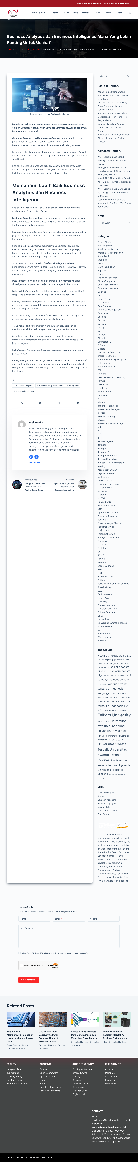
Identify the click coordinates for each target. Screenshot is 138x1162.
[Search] (130, 13)
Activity (109, 1069)
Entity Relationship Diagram (112, 359)
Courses (102, 291)
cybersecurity (118, 660)
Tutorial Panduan (106, 612)
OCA (100, 509)
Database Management (109, 309)
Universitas (103, 619)
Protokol (102, 548)
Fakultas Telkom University (111, 377)
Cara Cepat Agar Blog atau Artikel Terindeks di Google (114, 182)
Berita (109, 13)
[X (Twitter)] (40, 403)
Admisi (75, 13)
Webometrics (104, 633)
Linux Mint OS (105, 480)
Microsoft (102, 494)
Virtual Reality (105, 626)
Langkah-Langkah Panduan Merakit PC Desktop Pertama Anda (112, 127)
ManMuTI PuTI (105, 178)
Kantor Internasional (17, 1083)
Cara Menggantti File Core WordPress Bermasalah (114, 203)
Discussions (111, 1080)
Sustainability (104, 587)
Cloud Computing (107, 281)
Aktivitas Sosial (80, 1090)
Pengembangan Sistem (109, 523)
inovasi (101, 412)
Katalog (85, 13)
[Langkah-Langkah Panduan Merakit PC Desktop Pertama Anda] (117, 1019)
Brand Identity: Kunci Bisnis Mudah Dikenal (112, 160)
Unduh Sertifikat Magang (89, 3)
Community (111, 1076)
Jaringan (102, 445)
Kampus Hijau (14, 1069)
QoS (100, 551)
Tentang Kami (38, 13)
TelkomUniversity (104, 721)
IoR (99, 427)
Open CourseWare (49, 1073)
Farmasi (102, 380)
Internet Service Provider (110, 423)
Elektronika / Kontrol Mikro (111, 352)
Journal (43, 1083)
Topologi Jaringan (107, 605)
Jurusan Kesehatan (107, 459)
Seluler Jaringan (106, 565)
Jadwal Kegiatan (106, 441)
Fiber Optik (103, 384)
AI (99, 656)
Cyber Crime (104, 299)
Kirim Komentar (28, 979)
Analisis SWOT (105, 245)
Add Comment (28, 928)
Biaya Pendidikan (106, 267)
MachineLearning (104, 698)
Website (121, 774)
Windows (102, 640)
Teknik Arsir (104, 598)
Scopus (101, 558)
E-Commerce (104, 345)
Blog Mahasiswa (106, 792)
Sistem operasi (108, 710)
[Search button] (128, 75)
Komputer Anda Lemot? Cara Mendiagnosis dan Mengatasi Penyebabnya (112, 117)
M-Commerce (105, 487)
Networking (125, 697)
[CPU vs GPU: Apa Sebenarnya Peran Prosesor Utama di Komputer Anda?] (53, 1019)
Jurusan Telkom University (111, 462)
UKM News (110, 1083)
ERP (100, 370)
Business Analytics (23, 385)
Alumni (101, 796)
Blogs (100, 274)
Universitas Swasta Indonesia (112, 623)
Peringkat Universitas (108, 537)
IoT (99, 430)
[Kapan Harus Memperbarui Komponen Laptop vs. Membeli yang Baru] (21, 1019)
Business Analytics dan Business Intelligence (58, 385)
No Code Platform (107, 505)
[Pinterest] (59, 403)
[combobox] (112, 75)
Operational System (108, 512)
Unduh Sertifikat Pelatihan (116, 3)
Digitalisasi (103, 338)
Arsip (97, 13)
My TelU (102, 498)
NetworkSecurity (105, 701)
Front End (103, 388)
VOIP (100, 630)
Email (58, 919)
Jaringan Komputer (107, 455)
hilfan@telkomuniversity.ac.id (112, 167)
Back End (102, 260)
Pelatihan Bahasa (15, 1080)
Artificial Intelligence (108, 249)
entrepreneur (104, 363)
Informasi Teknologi (108, 405)
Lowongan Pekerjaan (108, 484)
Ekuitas (101, 348)
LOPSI (125, 693)
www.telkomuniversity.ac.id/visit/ (109, 1127)
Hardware (103, 395)
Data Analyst (104, 302)
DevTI (100, 331)
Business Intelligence (24, 391)
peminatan (103, 519)
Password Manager (107, 516)
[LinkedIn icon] (31, 457)
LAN (113, 694)
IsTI (99, 437)
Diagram (102, 334)
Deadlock (102, 316)
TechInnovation (105, 594)
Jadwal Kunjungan (107, 803)
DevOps (102, 324)
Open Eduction (47, 1076)
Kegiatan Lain (79, 1094)
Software (102, 580)
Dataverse (103, 313)
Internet (101, 420)
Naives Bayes (104, 501)
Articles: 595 (34, 463)
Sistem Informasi (106, 576)
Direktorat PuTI (105, 341)
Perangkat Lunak (106, 534)
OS (114, 702)
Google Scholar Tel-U (51, 1087)
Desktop (102, 320)
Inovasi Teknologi (106, 416)
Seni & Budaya (79, 1073)
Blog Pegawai (104, 814)
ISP (99, 434)
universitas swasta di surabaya (119, 740)
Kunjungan (104, 693)
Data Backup (104, 306)
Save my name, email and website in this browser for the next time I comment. (55, 953)
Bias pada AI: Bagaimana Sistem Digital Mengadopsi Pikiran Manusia (114, 138)
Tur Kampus (13, 1073)
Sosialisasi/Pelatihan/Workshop (113, 583)
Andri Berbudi (104, 156)
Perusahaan (103, 541)
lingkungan (103, 477)
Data (127, 660)
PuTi (126, 706)
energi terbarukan (107, 356)
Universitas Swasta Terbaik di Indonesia (112, 754)
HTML (101, 398)
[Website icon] (36, 457)
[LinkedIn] (77, 403)
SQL (116, 710)
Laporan (54, 13)
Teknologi (103, 601)
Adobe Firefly (104, 242)
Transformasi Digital (108, 608)
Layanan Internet (106, 473)
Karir (66, 13)
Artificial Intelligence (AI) (110, 252)
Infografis (102, 402)
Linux (118, 693)
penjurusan (103, 530)
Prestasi (102, 544)
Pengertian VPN (106, 526)
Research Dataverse (50, 1090)
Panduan (120, 701)
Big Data (102, 270)
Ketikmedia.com (106, 199)
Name (23, 919)
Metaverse (103, 491)
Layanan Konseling (107, 799)
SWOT (101, 590)
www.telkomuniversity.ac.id (106, 1141)
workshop (101, 778)
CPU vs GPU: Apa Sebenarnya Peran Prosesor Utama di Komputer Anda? (113, 106)
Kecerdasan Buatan (107, 469)
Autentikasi (103, 256)
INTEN (127, 663)
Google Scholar (105, 391)
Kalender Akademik (107, 810)
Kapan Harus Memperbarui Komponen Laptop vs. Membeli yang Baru (113, 95)
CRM (100, 295)
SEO (100, 569)
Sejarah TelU (104, 807)
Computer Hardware (108, 284)
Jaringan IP (103, 452)
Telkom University (114, 715)
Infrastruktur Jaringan (109, 409)
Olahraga (77, 1076)
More (120, 13)
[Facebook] (21, 403)
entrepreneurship (106, 366)
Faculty (43, 1069)
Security (102, 562)
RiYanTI (101, 555)
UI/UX (101, 615)
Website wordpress (107, 637)
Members (110, 1073)
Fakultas (102, 373)
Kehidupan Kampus (82, 1069)
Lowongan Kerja (15, 1076)
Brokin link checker (107, 277)
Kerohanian (78, 1087)
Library (43, 1080)
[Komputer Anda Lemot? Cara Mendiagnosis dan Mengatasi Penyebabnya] (85, 1019)
